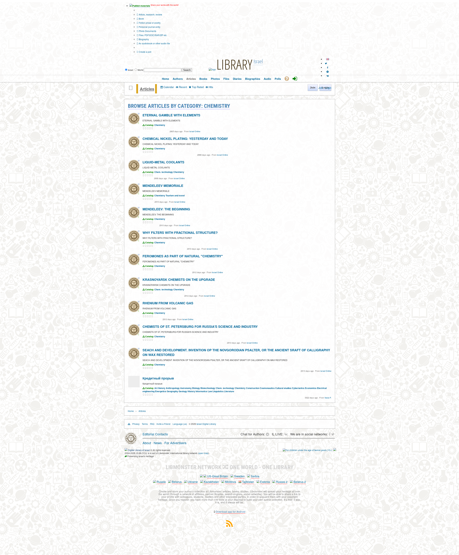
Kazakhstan (211, 482)
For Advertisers (175, 442)
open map (203, 453)
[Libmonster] (131, 443)
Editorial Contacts (155, 434)
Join (320, 87)
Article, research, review (150, 14)
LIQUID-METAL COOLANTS (163, 162)
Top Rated (197, 87)
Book (141, 18)
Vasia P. (328, 397)
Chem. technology (163, 172)
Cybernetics (298, 388)
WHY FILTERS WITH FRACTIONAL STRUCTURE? (180, 232)
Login (328, 87)
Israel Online (194, 131)
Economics (310, 388)
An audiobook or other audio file (154, 43)
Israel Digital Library (206, 423)
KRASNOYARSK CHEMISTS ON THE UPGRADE (179, 279)
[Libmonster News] (326, 63)
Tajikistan (248, 482)
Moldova (230, 482)
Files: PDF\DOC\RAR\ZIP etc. (152, 35)
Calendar (168, 87)
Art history (159, 388)
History (191, 391)
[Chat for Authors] (327, 71)
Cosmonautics (267, 388)
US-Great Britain (217, 476)
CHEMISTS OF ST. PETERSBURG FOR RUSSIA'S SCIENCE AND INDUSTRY (200, 326)
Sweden (239, 476)
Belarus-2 (300, 482)
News (158, 442)
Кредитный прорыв (158, 378)
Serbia (255, 476)
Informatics (201, 391)
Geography (172, 391)
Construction (252, 388)
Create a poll (144, 51)
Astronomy (186, 388)
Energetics (160, 391)
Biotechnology (207, 388)
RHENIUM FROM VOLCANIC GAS (168, 303)
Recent (182, 87)
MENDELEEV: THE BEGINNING (166, 209)
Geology (183, 391)
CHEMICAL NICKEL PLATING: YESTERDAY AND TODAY (185, 138)
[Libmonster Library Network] (334, 450)
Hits (210, 87)
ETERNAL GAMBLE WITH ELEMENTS (171, 115)
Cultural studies (283, 388)
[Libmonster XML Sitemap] (229, 526)
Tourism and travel (175, 195)
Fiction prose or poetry (149, 22)
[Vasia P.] (134, 386)
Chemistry (159, 125)
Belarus (177, 482)
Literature (229, 391)
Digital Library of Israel (139, 450)
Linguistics (218, 391)
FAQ (152, 423)
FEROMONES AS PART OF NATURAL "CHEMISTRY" (183, 256)
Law (210, 391)
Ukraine (193, 482)
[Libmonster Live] (327, 75)
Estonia (265, 482)
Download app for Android (230, 511)
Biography (143, 39)
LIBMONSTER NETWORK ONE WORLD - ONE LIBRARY (230, 467)
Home (131, 410)
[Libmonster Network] (307, 450)
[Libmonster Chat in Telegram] (268, 434)
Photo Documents (147, 30)
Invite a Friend (163, 423)
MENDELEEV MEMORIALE (163, 185)
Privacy (135, 423)
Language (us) (180, 423)
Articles (147, 89)
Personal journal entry (149, 26)
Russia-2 (281, 482)
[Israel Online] (134, 123)
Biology (196, 388)
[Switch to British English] (327, 59)
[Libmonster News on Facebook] (327, 67)
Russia (161, 482)
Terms (145, 423)
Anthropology (173, 388)
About (147, 442)
